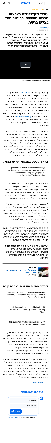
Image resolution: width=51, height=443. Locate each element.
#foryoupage (37, 173)
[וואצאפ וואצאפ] (9, 3)
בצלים (35, 382)
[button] (40, 3)
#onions (10, 295)
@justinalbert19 (23, 117)
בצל (47, 382)
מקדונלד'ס (25, 93)
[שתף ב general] (4, 3)
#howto (13, 310)
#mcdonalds (22, 173)
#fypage (39, 292)
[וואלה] (25, 3)
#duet (20, 322)
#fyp (29, 173)
